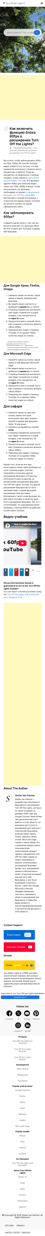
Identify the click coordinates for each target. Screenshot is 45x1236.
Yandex (22, 1120)
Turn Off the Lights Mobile (22, 1058)
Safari (22, 1108)
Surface (22, 1153)
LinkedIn (27, 1031)
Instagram (18, 1031)
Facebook (9, 1019)
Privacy (21, 1225)
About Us (22, 1177)
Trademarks (22, 1201)
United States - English (17, 1232)
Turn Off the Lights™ (15, 3)
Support (22, 1207)
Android (22, 1147)
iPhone (22, 1135)
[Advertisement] (22, 97)
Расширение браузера (22, 148)
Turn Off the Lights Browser (22, 1050)
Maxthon (23, 1114)
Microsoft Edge (22, 1126)
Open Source (22, 1069)
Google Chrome (22, 1090)
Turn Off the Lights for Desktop (22, 1042)
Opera (22, 1102)
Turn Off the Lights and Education (22, 1164)
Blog (23, 1189)
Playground (22, 1075)
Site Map (9, 1225)
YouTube (27, 1019)
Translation (22, 1081)
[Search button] (37, 32)
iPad (22, 1141)
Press (22, 1183)
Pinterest (36, 1019)
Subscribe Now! (20, 997)
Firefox (22, 1096)
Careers (22, 1195)
